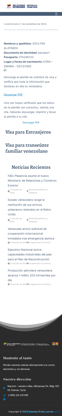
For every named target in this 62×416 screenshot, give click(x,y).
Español (28, 411)
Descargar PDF (13, 94)
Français (46, 411)
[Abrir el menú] (56, 14)
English (55, 411)
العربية (37, 411)
